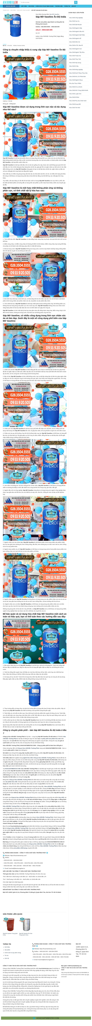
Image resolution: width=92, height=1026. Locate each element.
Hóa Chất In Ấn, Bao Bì (76, 45)
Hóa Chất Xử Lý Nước (75, 87)
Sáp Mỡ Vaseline (54, 14)
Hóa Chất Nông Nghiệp (76, 69)
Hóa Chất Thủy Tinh (75, 59)
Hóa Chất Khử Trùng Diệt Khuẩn (78, 90)
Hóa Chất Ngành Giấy (75, 28)
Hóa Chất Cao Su (74, 21)
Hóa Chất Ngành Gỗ (75, 38)
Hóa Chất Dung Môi (75, 104)
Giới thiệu (24, 6)
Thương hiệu (59, 6)
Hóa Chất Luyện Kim (75, 93)
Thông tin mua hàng (19, 45)
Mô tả (4, 45)
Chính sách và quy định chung (45, 6)
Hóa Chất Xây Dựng (75, 62)
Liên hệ (7, 958)
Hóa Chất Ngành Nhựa (76, 80)
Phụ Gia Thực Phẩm (75, 83)
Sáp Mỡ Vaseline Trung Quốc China (10, 934)
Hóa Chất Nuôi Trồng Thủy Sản (78, 73)
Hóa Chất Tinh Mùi (74, 107)
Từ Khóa (9, 45)
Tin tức (7, 955)
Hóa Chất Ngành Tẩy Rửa (76, 52)
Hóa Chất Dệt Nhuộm (75, 24)
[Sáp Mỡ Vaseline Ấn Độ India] (34, 77)
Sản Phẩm (31, 6)
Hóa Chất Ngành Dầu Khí (76, 31)
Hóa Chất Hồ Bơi (74, 97)
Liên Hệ (74, 6)
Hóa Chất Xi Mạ (73, 66)
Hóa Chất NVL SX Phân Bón (77, 76)
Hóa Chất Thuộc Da (75, 55)
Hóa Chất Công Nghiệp (23, 10)
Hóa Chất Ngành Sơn (75, 49)
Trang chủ (6, 10)
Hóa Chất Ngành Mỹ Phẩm (77, 35)
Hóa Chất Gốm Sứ (74, 42)
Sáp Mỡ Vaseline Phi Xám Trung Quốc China (25, 934)
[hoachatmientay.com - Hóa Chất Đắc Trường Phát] (10, 2)
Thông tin (67, 6)
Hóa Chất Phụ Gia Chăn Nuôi (77, 100)
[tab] (4, 45)
